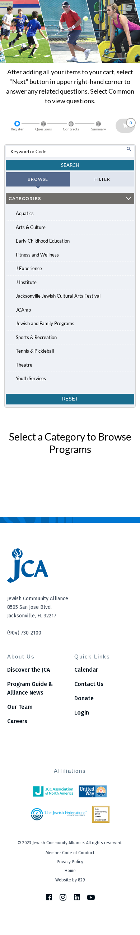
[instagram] (63, 897)
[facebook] (49, 897)
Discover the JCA (28, 669)
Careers (17, 721)
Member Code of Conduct (70, 852)
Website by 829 (70, 879)
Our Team (20, 706)
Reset (70, 399)
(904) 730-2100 (24, 633)
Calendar (86, 669)
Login (81, 712)
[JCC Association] (53, 791)
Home (70, 870)
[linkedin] (77, 897)
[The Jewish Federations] (59, 814)
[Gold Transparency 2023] (100, 814)
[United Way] (93, 791)
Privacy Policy (70, 861)
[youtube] (91, 897)
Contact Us (88, 684)
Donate (84, 698)
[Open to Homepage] (70, 565)
